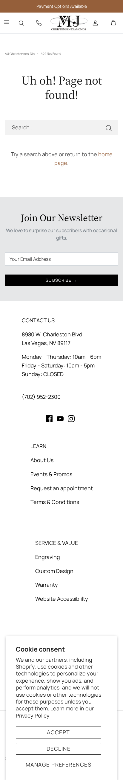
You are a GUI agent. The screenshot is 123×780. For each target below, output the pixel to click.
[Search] (21, 23)
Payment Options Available (61, 6)
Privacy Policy (33, 715)
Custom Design (54, 570)
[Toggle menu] (6, 23)
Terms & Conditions (54, 501)
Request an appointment (61, 488)
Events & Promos (51, 474)
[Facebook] (49, 418)
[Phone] (38, 23)
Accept (58, 732)
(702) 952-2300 (41, 396)
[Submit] (108, 127)
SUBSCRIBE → (61, 280)
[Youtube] (60, 418)
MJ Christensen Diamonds (20, 53)
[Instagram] (71, 418)
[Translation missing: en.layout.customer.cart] (113, 23)
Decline (58, 748)
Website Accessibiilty (61, 598)
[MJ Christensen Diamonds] (69, 23)
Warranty (46, 584)
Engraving (47, 556)
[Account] (95, 23)
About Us (41, 460)
